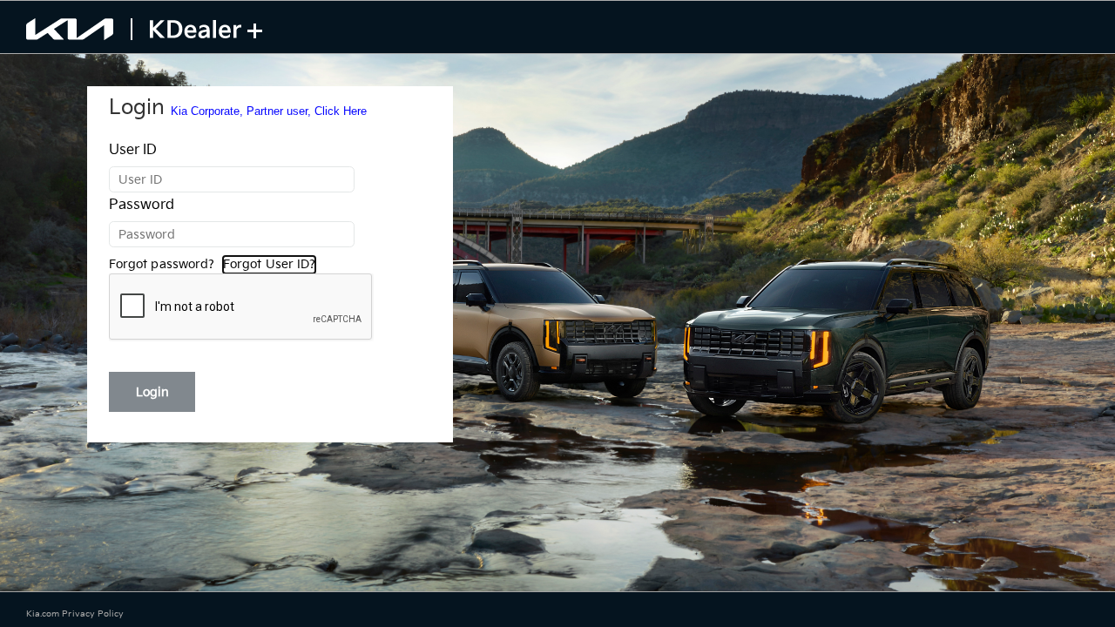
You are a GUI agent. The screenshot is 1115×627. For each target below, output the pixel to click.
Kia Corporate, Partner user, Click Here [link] (269, 111)
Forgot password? (161, 264)
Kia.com (44, 614)
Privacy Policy (93, 614)
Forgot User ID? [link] (269, 264)
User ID (133, 150)
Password (141, 205)
